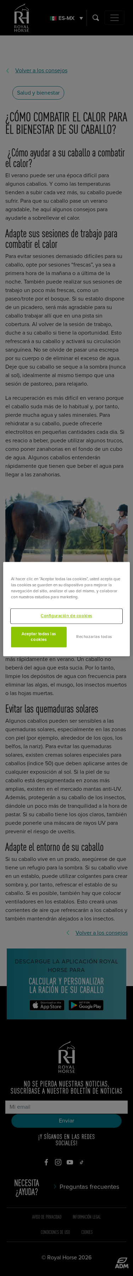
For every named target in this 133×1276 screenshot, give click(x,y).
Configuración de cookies (66, 616)
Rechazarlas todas (94, 637)
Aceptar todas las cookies (39, 637)
